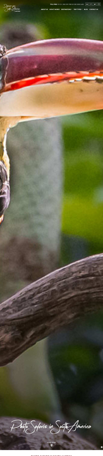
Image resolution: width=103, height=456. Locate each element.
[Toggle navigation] (23, 4)
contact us (93, 9)
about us (44, 9)
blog (86, 9)
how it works (54, 9)
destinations (66, 9)
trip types (77, 9)
